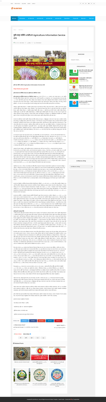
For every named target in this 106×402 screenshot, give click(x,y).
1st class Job (31, 18)
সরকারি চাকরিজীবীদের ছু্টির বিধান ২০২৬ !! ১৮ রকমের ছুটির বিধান (39, 363)
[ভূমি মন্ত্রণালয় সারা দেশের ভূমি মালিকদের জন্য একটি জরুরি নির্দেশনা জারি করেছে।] (22, 375)
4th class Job (58, 18)
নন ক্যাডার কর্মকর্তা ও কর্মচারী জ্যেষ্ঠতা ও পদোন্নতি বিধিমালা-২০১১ (85, 78)
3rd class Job (49, 18)
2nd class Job (40, 18)
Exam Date (66, 18)
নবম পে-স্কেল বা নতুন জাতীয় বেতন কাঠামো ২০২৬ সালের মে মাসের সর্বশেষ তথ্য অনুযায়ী (39, 384)
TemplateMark (76, 399)
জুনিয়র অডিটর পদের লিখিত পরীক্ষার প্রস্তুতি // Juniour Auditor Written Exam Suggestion (86, 71)
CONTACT (33, 3)
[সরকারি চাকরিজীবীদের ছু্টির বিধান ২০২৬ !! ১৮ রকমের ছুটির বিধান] (39, 353)
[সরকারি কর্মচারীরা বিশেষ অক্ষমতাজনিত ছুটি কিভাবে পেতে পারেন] (57, 353)
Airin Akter (26, 334)
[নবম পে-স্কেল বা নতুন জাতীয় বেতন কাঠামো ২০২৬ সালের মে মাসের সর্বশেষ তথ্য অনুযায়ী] (39, 375)
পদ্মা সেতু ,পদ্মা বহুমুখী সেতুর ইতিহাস (59, 328)
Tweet (25, 320)
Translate (14, 23)
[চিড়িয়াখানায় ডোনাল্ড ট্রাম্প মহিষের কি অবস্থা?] (22, 353)
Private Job (75, 18)
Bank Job (83, 18)
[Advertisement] (67, 10)
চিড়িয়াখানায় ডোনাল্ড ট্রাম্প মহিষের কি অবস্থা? (22, 362)
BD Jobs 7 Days (38, 399)
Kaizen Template (54, 399)
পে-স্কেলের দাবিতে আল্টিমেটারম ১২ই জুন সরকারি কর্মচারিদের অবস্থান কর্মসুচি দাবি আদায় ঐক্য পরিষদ (57, 385)
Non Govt (91, 18)
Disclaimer (24, 3)
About (12, 3)
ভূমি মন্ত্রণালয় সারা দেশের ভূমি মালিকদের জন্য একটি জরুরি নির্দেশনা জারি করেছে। (22, 384)
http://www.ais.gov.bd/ (21, 89)
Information (22, 18)
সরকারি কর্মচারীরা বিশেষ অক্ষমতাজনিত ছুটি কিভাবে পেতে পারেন (57, 363)
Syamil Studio (61, 399)
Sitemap (28, 3)
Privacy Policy (17, 3)
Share (33, 320)
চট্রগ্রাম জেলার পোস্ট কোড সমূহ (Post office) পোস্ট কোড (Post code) (86, 86)
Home (14, 18)
